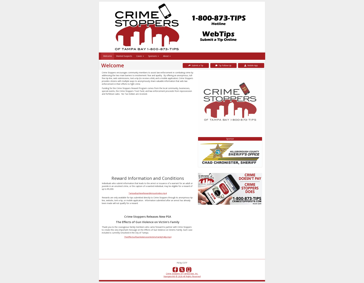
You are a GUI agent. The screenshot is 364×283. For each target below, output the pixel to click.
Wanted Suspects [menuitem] (124, 56)
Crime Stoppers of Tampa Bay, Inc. (182, 273)
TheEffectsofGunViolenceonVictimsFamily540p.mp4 (147, 237)
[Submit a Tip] (182, 26)
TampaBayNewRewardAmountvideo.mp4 (148, 193)
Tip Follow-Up (224, 65)
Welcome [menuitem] (107, 56)
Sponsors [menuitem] (152, 56)
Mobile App (252, 65)
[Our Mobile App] (189, 270)
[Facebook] (175, 270)
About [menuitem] (166, 56)
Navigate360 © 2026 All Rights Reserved (182, 276)
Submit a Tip (197, 65)
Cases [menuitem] (139, 56)
